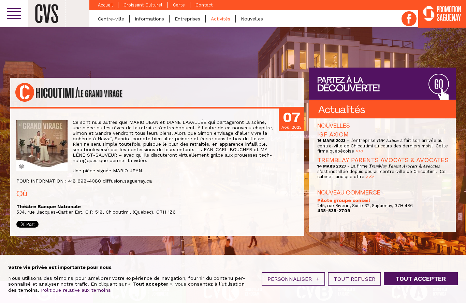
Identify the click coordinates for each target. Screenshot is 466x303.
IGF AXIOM (333, 134)
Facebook (409, 18)
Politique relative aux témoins (76, 290)
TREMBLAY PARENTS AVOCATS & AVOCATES (383, 159)
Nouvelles (252, 18)
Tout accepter (420, 279)
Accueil (105, 5)
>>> (359, 151)
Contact (204, 5)
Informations (149, 18)
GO (438, 84)
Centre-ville (111, 18)
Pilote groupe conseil (343, 200)
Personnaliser (293, 279)
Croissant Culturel (142, 5)
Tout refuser (354, 279)
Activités (220, 18)
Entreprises (187, 18)
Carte (179, 5)
